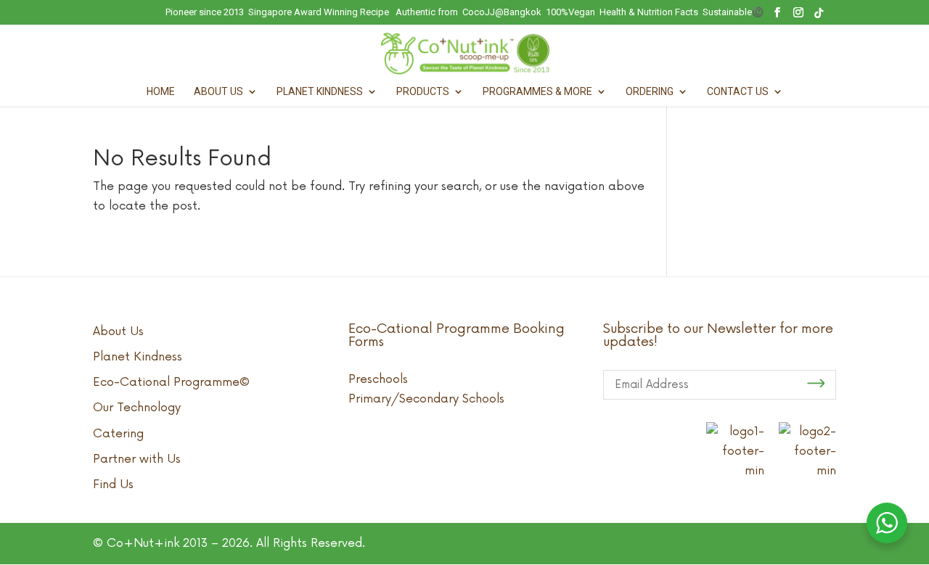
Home (161, 91)
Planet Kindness (320, 91)
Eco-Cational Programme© (171, 382)
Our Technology (137, 407)
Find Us (113, 484)
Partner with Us (137, 459)
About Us (218, 91)
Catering (118, 433)
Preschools (378, 379)
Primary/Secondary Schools (426, 399)
